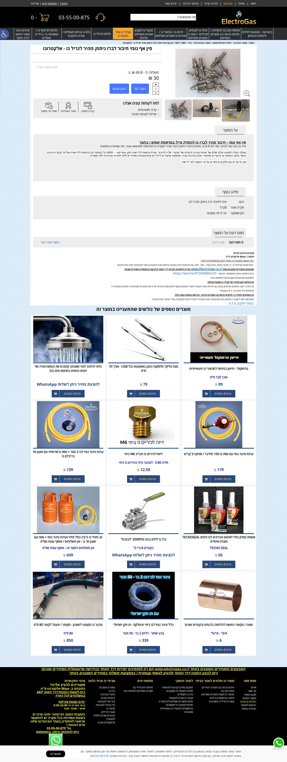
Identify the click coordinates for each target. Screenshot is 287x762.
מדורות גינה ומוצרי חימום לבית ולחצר (23, 34)
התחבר (64, 3)
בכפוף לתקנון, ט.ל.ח (241, 303)
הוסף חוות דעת (50, 242)
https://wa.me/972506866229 (194, 273)
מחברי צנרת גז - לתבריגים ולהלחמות (230, 42)
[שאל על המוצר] (49, 105)
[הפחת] (156, 93)
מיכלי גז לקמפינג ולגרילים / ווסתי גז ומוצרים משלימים (198, 34)
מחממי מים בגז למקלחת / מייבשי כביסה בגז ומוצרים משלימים (225, 34)
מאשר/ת (55, 754)
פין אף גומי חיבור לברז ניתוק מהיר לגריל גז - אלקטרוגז (97, 48)
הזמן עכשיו (119, 89)
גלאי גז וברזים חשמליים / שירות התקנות (76, 34)
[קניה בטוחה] (88, 105)
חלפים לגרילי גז (102, 34)
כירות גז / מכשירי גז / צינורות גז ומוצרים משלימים (170, 34)
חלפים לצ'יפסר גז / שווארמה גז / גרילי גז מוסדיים (46, 34)
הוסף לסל (140, 89)
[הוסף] (156, 84)
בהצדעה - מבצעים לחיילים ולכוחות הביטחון (257, 34)
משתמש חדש (49, 3)
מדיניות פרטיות (99, 756)
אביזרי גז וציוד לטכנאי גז (123, 34)
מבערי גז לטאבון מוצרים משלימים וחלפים (144, 34)
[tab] (230, 130)
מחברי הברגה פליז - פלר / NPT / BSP (192, 42)
